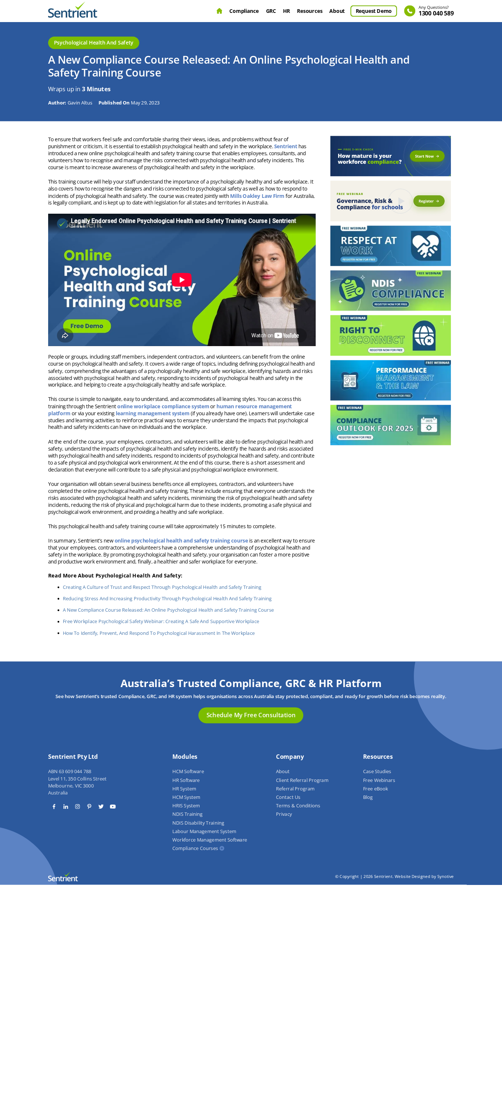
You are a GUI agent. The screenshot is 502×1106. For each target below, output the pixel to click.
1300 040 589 (436, 11)
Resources (310, 10)
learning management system (153, 413)
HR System (184, 788)
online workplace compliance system (163, 406)
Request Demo (374, 10)
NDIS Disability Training (198, 822)
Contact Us (288, 797)
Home (219, 11)
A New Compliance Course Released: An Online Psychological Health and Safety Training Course (168, 610)
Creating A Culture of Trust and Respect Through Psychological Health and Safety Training (162, 587)
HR (286, 10)
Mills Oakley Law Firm (257, 195)
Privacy (284, 814)
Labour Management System (204, 831)
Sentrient (285, 146)
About (337, 10)
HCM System (186, 797)
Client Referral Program (302, 780)
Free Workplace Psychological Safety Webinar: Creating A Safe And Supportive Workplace (161, 621)
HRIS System (186, 806)
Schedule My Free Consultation (251, 715)
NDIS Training (187, 814)
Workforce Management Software (209, 840)
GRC (271, 10)
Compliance (244, 10)
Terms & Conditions (298, 806)
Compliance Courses (195, 848)
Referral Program (295, 788)
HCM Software (188, 771)
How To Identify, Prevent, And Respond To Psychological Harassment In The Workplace (159, 633)
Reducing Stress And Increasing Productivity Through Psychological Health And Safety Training (167, 598)
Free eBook (375, 788)
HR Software (186, 780)
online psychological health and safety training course (181, 540)
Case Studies (377, 771)
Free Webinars (379, 780)
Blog (368, 797)
